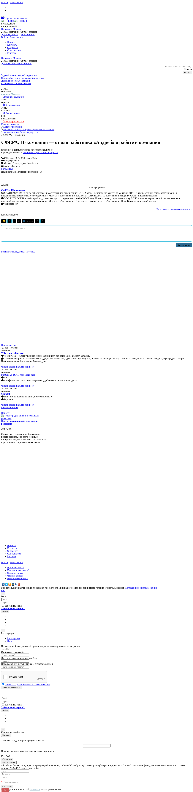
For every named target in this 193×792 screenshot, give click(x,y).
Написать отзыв (15, 567)
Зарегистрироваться (13, 121)
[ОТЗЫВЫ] (14, 21)
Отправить (184, 245)
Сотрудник (7, 759)
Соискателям (14, 50)
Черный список (15, 575)
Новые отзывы (8, 345)
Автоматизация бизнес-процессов (40, 152)
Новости (11, 42)
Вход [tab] (9, 641)
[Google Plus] (19, 584)
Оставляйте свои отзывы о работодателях (22, 78)
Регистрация (16, 2)
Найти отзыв (28, 34)
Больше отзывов (9, 407)
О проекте (12, 47)
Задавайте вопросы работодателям (19, 75)
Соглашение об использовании (141, 587)
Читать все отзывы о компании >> (174, 209)
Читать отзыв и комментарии (16, 366)
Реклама (11, 53)
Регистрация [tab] (13, 638)
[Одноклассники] (9, 584)
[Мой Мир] (12, 584)
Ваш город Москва (11, 29)
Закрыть (6, 735)
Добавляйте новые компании (16, 80)
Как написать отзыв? (18, 570)
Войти (4, 2)
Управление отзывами (15, 18)
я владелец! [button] (7, 168)
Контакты (12, 44)
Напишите (35, 789)
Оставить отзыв (15, 573)
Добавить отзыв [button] (9, 34)
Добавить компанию (13, 97)
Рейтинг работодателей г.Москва (18, 251)
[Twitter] (6, 584)
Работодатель (8, 762)
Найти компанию (12, 105)
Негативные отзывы (17, 578)
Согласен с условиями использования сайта (27, 684)
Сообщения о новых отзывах (16, 83)
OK (3, 590)
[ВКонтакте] (3, 584)
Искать (187, 72)
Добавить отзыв (11, 113)
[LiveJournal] (16, 584)
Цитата (29, 221)
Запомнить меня (13, 605)
